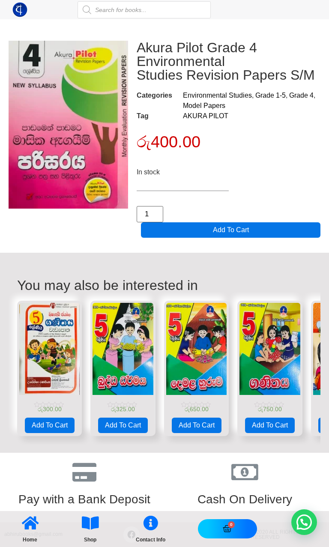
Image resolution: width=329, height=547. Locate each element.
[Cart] (227, 528)
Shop (90, 540)
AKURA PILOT (205, 116)
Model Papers (204, 105)
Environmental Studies (217, 95)
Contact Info (150, 540)
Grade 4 (301, 95)
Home (30, 540)
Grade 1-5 (270, 95)
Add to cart (231, 229)
